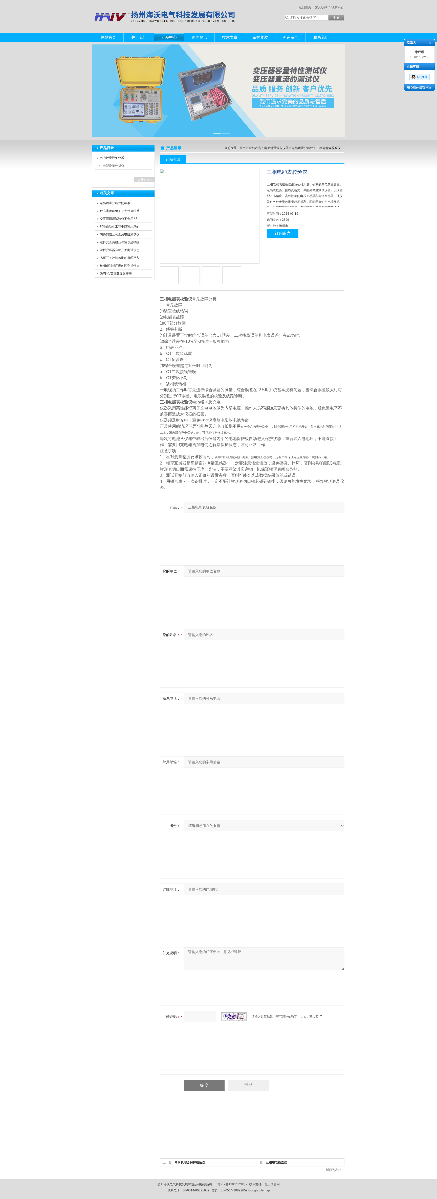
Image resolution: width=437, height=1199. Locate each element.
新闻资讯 (199, 37)
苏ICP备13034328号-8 (233, 1184)
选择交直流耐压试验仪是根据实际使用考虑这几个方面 (119, 243)
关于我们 (138, 37)
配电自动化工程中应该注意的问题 (119, 227)
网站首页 (108, 37)
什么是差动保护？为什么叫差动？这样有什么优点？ (119, 212)
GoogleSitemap (259, 1190)
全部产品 (255, 148)
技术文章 (229, 37)
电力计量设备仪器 (112, 158)
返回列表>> (334, 1170)
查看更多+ (144, 180)
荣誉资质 (260, 37)
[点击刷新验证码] (234, 1016)
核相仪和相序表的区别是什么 (119, 265)
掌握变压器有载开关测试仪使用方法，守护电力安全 (119, 251)
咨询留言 (290, 37)
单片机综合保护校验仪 (190, 1162)
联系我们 (337, 7)
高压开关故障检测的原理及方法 (119, 259)
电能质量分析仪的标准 (115, 203)
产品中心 (169, 37)
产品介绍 (173, 159)
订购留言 (283, 233)
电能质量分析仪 (113, 165)
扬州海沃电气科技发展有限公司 (165, 11)
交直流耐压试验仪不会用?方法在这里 (119, 220)
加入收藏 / (322, 7)
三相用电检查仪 (276, 1162)
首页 (242, 148)
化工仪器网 (272, 1184)
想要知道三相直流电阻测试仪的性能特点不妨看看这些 (119, 235)
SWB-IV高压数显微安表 (116, 273)
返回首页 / (306, 7)
